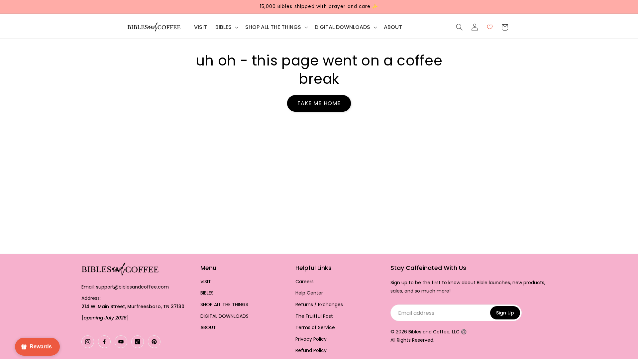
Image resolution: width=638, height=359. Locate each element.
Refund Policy (311, 350)
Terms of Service (315, 327)
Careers (304, 282)
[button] (226, 27)
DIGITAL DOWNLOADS (224, 316)
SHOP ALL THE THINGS (224, 304)
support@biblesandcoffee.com (132, 287)
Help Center (309, 293)
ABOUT (208, 327)
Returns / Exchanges (319, 304)
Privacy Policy (311, 339)
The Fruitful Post (314, 316)
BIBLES (207, 293)
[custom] (87, 341)
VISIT (205, 282)
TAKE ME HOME (319, 103)
